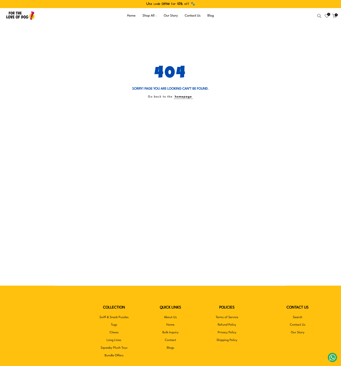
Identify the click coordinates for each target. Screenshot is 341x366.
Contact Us (192, 15)
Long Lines (114, 340)
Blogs (170, 347)
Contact (170, 340)
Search (297, 317)
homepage (183, 96)
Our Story (171, 15)
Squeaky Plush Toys (114, 347)
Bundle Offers (114, 355)
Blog (210, 15)
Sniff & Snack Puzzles (114, 317)
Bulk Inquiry (170, 332)
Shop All (148, 15)
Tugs (114, 324)
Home (131, 15)
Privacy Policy (227, 332)
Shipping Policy (226, 340)
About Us (170, 317)
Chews (114, 332)
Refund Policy (227, 324)
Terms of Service (227, 317)
